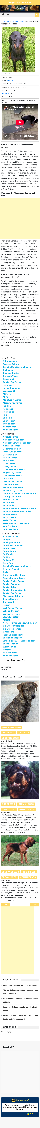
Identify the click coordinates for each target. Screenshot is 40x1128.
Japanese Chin (10, 391)
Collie (6, 572)
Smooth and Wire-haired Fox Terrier (20, 508)
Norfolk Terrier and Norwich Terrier (20, 493)
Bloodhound (6, 880)
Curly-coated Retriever (14, 575)
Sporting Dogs (10, 738)
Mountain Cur (7, 741)
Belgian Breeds (10, 872)
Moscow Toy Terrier (12, 403)
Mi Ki (5, 397)
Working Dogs (27, 809)
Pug (5, 415)
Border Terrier (10, 455)
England (14, 77)
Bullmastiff (8, 560)
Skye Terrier (9, 505)
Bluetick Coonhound (13, 545)
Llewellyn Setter (11, 617)
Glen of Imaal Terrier (12, 475)
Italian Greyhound (11, 388)
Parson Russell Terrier (13, 635)
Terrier (8, 80)
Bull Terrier (8, 460)
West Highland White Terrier (16, 523)
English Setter (10, 587)
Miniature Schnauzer (13, 487)
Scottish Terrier (10, 499)
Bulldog (6, 557)
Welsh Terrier (9, 520)
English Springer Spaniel (15, 590)
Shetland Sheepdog (12, 638)
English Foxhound (11, 584)
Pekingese (8, 409)
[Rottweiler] (20, 780)
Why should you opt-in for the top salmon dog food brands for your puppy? (20, 1017)
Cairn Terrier (9, 463)
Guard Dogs (8, 809)
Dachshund (8, 379)
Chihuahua (8, 370)
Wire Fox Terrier (10, 526)
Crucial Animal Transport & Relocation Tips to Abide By (20, 1000)
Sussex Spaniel (10, 644)
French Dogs (9, 877)
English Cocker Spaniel (14, 581)
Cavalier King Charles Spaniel (17, 367)
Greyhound (8, 602)
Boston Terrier (10, 457)
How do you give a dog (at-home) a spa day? (20, 985)
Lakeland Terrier (11, 484)
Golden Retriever (11, 599)
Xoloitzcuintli (9, 426)
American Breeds (11, 727)
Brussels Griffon (11, 364)
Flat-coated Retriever (13, 596)
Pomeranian (8, 412)
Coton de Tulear (10, 376)
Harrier (6, 605)
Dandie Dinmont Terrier (14, 469)
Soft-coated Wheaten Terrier (17, 511)
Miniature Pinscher (12, 400)
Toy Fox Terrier (10, 424)
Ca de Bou (8, 563)
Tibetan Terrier (10, 514)
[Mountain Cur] (20, 701)
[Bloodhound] (20, 850)
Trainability (5, 93)
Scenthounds (28, 877)
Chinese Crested (11, 373)
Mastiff (6, 620)
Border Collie (9, 548)
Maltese (7, 394)
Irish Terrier (8, 478)
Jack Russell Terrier (12, 481)
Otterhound (8, 632)
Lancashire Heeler (11, 614)
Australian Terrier (11, 446)
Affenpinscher (10, 361)
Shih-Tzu (7, 418)
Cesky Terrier (9, 466)
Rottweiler (6, 812)
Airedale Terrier (10, 437)
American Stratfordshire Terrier (18, 443)
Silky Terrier (9, 421)
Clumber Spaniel (11, 569)
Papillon (7, 406)
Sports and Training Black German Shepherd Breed (20, 1009)
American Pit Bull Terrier (14, 440)
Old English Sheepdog (13, 626)
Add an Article (24, 2)
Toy (12, 80)
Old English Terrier (12, 496)
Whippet (7, 650)
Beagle (6, 539)
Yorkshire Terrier (11, 430)
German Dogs (26, 804)
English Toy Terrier (12, 382)
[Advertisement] (20, 218)
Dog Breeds (8, 732)
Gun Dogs (24, 732)
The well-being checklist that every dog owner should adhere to (20, 992)
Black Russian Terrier (13, 452)
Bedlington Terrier (12, 449)
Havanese (8, 385)
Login (12, 2)
